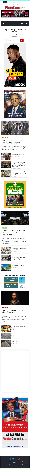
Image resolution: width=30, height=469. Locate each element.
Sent (13, 334)
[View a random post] (26, 23)
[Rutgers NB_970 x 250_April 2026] (15, 11)
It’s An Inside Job (15, 341)
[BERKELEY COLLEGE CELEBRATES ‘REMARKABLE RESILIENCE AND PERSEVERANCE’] (15, 211)
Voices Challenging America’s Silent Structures (13, 311)
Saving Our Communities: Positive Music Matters (12, 141)
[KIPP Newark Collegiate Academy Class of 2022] (6, 247)
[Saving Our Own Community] (6, 154)
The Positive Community (16, 143)
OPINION (5, 307)
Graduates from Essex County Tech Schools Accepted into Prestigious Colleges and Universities (19, 258)
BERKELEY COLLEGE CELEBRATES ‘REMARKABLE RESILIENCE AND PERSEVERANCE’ (14, 232)
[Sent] (6, 333)
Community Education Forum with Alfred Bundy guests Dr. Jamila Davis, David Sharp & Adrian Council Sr (18, 164)
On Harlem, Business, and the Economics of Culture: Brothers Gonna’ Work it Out (19, 173)
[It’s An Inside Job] (6, 341)
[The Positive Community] (3, 23)
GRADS (4, 227)
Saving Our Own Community (18, 154)
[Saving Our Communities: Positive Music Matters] (15, 121)
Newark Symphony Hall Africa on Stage (16, 2)
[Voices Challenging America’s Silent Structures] (15, 291)
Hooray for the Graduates (18, 265)
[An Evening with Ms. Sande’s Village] (6, 325)
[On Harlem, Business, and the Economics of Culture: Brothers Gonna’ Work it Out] (6, 171)
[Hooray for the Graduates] (6, 265)
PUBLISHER (5, 137)
